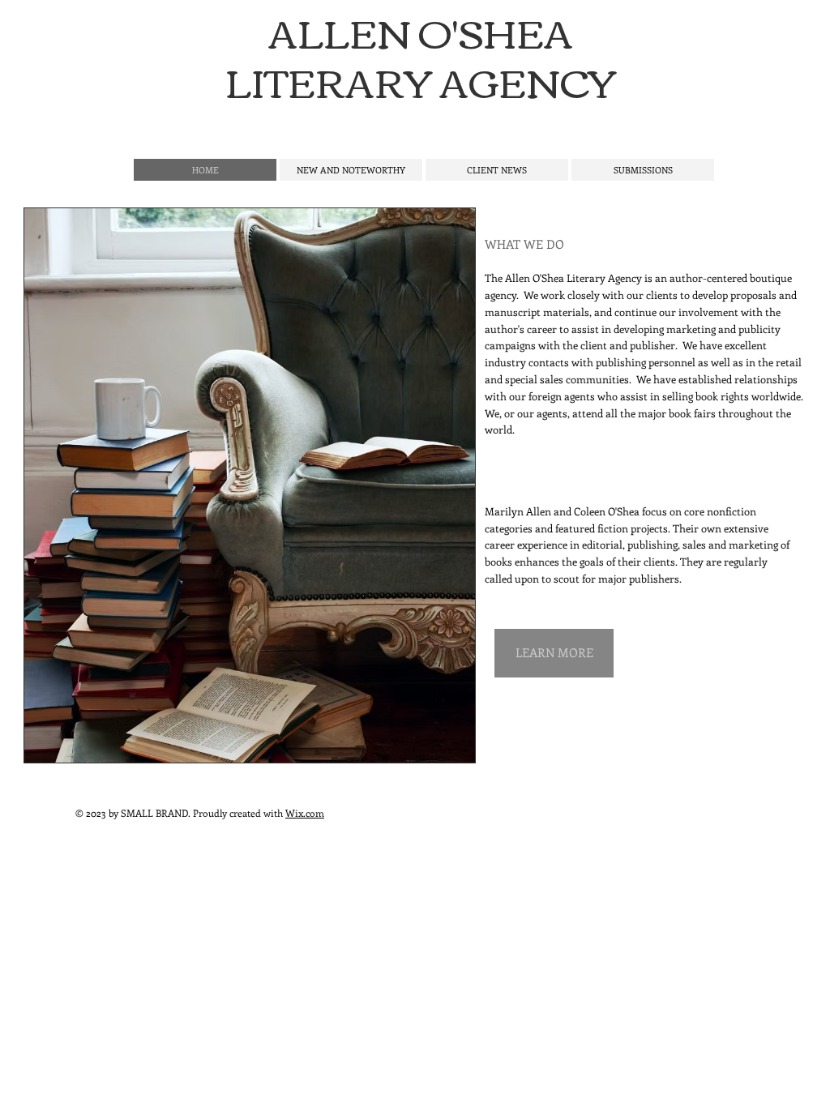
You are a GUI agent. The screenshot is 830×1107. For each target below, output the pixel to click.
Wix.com (304, 812)
